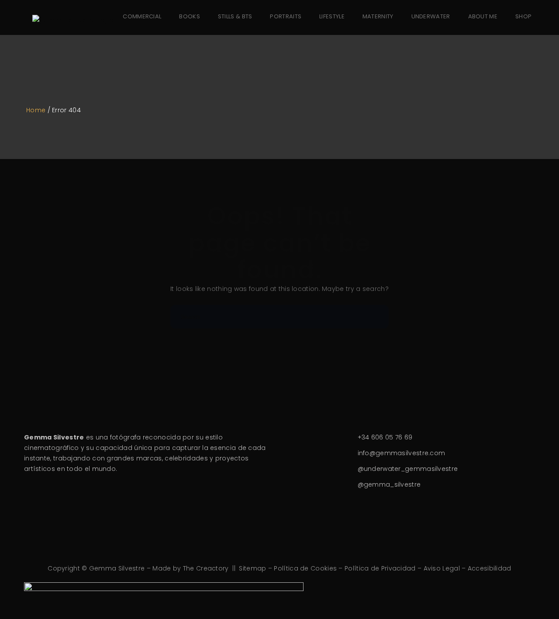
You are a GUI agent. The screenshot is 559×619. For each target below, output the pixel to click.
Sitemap (252, 568)
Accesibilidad (489, 568)
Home (35, 110)
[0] (524, 32)
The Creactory (206, 568)
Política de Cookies (305, 568)
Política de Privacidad (380, 568)
